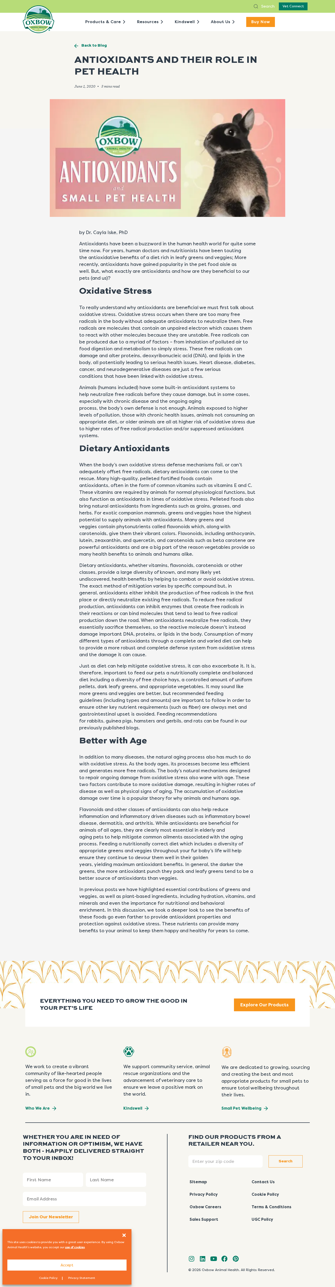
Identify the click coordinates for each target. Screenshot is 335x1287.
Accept (67, 1265)
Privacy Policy (204, 1194)
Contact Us (263, 1182)
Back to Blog (94, 46)
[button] (124, 1235)
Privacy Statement (81, 1278)
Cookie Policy (48, 1278)
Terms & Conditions (271, 1207)
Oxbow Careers (205, 1207)
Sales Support (204, 1219)
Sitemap (198, 1182)
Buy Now (260, 21)
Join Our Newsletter (51, 1217)
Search (267, 6)
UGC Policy (262, 1219)
